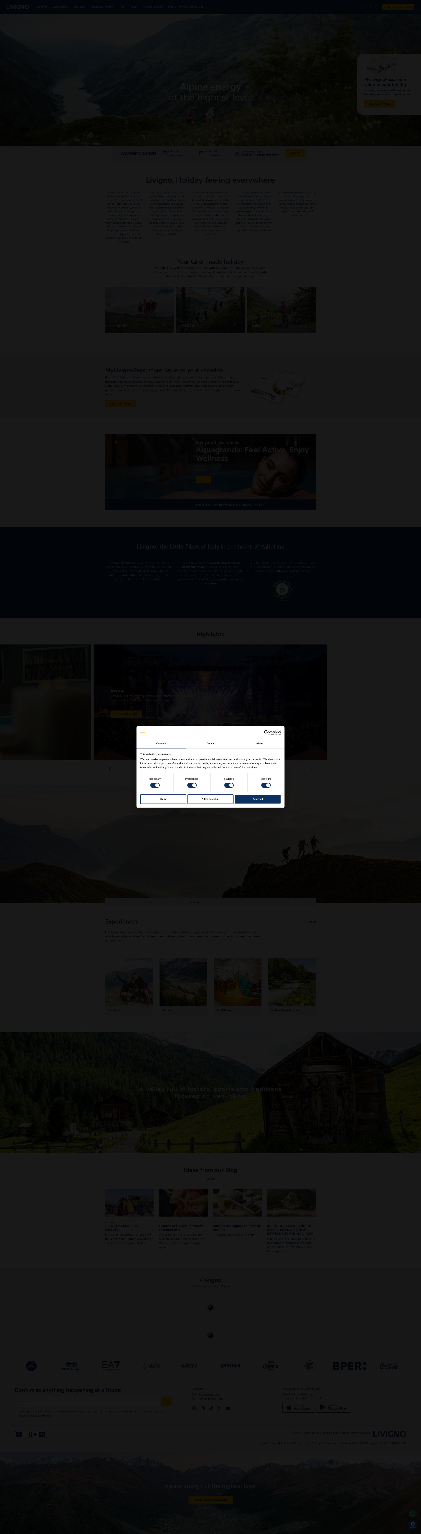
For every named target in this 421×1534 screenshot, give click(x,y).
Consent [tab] (161, 743)
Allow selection (210, 799)
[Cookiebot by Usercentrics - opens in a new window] (266, 732)
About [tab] (259, 743)
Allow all (258, 799)
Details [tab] (211, 743)
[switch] (192, 785)
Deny (163, 799)
